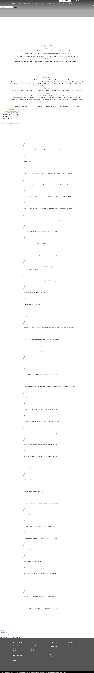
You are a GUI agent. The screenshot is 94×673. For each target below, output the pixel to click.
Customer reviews (16, 662)
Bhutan (14, 650)
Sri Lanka (15, 648)
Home (13, 3)
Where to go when (45, 3)
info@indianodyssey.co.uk (6, 634)
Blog (64, 3)
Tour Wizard (57, 3)
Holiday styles (33, 3)
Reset (3, 121)
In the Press (15, 663)
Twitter (50, 654)
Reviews (71, 3)
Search (78, 3)
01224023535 (79, 0)
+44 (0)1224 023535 (4, 632)
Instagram (51, 656)
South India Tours (16, 647)
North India (15, 645)
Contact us (10, 124)
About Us (14, 660)
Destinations (22, 3)
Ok (66, 672)
